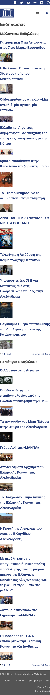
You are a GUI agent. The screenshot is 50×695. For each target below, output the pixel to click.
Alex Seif (46, 691)
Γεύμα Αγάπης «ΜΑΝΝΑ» (19, 447)
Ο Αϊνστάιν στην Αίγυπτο (19, 370)
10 (8, 665)
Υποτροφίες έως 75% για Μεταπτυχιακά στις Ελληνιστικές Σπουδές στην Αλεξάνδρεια (21, 288)
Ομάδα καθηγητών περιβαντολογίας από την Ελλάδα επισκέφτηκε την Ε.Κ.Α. (24, 395)
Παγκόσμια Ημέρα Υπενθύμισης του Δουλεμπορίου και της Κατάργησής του (25, 329)
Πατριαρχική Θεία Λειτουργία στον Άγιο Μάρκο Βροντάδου (23, 45)
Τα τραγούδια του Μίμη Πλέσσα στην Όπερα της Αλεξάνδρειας (24, 424)
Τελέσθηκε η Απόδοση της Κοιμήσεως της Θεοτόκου (20, 257)
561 (9, 354)
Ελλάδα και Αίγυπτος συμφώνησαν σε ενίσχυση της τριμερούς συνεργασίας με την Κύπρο (24, 135)
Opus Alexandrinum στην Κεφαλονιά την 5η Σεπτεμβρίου (24, 163)
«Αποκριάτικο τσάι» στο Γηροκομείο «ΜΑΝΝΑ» (18, 612)
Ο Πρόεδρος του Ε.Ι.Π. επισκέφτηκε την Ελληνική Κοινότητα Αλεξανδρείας (20, 641)
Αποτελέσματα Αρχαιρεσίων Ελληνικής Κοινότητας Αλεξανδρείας (22, 472)
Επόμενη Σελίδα (41, 354)
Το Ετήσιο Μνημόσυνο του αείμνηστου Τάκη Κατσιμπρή (22, 195)
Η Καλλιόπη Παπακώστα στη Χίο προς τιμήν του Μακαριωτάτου (22, 73)
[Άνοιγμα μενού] (1, 2)
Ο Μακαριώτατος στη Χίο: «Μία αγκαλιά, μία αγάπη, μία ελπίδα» (24, 104)
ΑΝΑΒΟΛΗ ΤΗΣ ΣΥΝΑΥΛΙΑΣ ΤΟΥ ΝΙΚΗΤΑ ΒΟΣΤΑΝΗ (25, 220)
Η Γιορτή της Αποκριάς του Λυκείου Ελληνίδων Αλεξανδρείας (21, 533)
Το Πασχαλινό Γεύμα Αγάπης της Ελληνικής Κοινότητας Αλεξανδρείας (22, 502)
